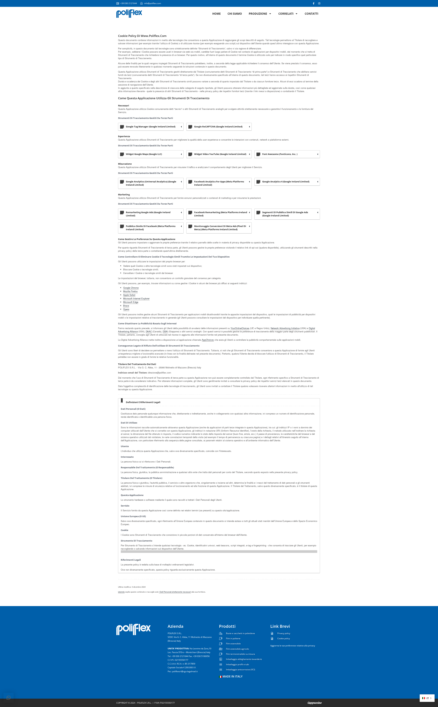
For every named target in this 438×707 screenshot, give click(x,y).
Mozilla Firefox (130, 291)
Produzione (258, 14)
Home (216, 14)
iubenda (121, 591)
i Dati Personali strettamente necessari (175, 591)
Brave (126, 305)
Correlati (285, 14)
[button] (8, 698)
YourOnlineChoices (240, 328)
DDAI (165, 331)
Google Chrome (131, 287)
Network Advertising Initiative (285, 328)
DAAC (149, 331)
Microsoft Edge (130, 302)
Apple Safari (129, 294)
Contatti (311, 14)
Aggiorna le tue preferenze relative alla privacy (292, 645)
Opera (126, 309)
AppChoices (208, 339)
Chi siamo (235, 14)
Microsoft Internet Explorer (136, 298)
